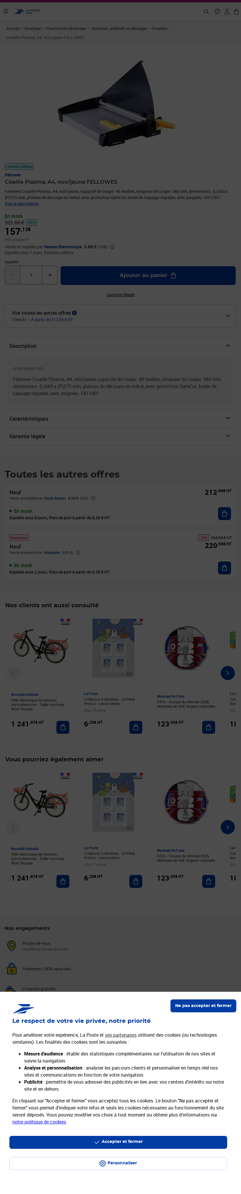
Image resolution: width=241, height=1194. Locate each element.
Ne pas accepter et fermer (203, 1006)
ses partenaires (121, 1035)
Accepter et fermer (122, 1142)
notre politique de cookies (39, 1122)
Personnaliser (122, 1163)
